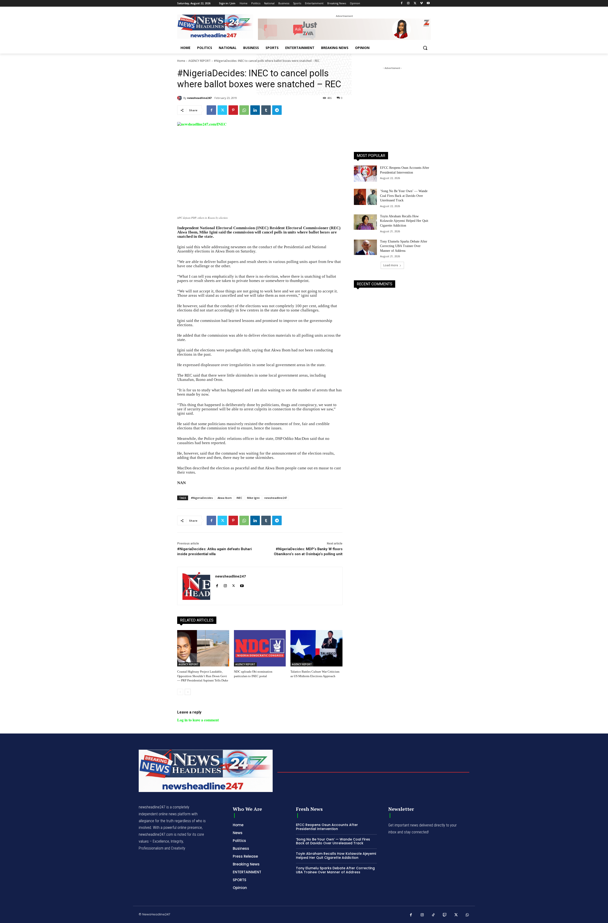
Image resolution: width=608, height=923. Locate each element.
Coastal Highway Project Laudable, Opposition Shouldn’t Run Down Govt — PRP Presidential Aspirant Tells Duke (202, 676)
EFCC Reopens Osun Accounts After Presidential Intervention (327, 826)
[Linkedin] (255, 110)
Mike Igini (253, 498)
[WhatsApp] (244, 110)
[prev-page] (180, 692)
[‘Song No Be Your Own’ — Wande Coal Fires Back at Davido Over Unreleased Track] (365, 197)
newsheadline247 (199, 98)
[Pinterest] (233, 110)
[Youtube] (428, 3)
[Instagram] (408, 3)
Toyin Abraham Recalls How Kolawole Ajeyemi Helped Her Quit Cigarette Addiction (404, 220)
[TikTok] (433, 915)
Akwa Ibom (225, 498)
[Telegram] (277, 110)
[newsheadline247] (180, 98)
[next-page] (188, 692)
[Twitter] (415, 3)
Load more (390, 265)
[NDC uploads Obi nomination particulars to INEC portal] (260, 648)
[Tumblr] (266, 110)
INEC (239, 498)
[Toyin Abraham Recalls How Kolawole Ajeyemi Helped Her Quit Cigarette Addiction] (365, 222)
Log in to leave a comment (198, 720)
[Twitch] (444, 915)
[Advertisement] (392, 100)
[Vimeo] (421, 3)
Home (181, 61)
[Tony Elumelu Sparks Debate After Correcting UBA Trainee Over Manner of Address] (365, 247)
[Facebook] (401, 3)
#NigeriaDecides (202, 498)
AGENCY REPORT (199, 61)
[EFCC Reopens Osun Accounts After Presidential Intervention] (365, 173)
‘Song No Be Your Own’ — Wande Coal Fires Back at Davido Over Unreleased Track (404, 195)
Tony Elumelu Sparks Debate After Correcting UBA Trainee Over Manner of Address (403, 246)
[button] (425, 47)
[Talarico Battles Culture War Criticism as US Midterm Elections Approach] (316, 648)
